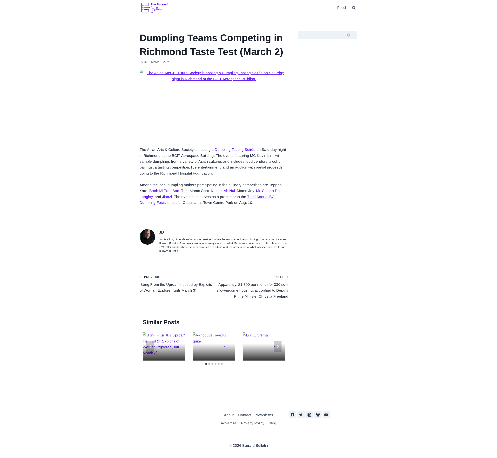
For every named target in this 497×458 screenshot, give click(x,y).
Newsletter (264, 415)
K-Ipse (216, 191)
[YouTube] (326, 414)
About (229, 415)
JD (145, 61)
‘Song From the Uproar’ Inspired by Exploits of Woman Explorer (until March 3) (176, 283)
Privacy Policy (252, 423)
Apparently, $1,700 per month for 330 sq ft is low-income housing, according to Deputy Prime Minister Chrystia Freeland (252, 286)
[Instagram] (309, 414)
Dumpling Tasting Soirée (235, 150)
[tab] (206, 364)
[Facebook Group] (317, 414)
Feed (341, 8)
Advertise (228, 423)
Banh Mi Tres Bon (164, 191)
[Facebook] (292, 414)
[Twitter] (301, 414)
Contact (244, 415)
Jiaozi (167, 197)
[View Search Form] (353, 7)
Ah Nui (229, 191)
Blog (272, 423)
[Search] (348, 35)
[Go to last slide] (150, 346)
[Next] (278, 346)
